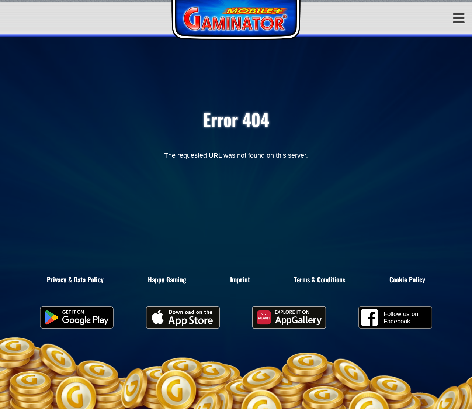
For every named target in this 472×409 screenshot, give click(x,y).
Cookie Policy (407, 279)
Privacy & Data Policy (75, 279)
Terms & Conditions (319, 279)
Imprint (240, 279)
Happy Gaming (167, 279)
